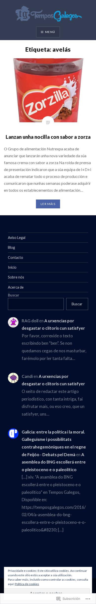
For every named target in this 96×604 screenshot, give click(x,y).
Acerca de (16, 287)
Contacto (15, 257)
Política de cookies (27, 584)
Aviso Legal (16, 237)
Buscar (13, 295)
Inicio (12, 267)
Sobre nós (16, 277)
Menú (50, 32)
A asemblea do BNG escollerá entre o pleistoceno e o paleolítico (54, 462)
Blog (11, 247)
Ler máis (48, 204)
